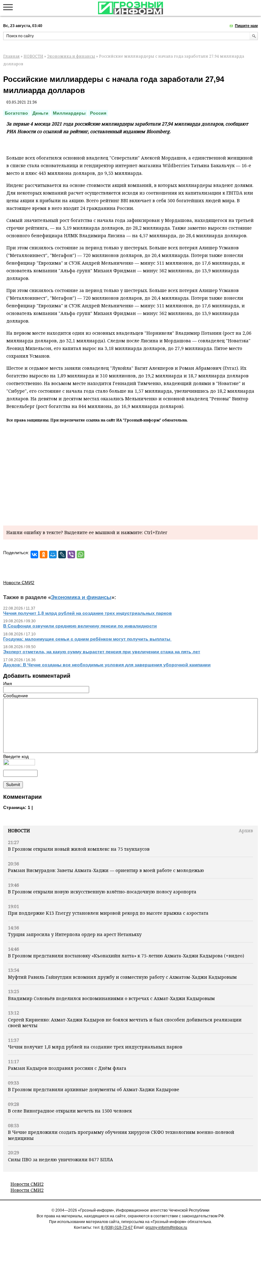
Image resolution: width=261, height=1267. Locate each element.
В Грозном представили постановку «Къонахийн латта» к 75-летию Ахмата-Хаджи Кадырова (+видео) (126, 956)
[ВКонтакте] (34, 554)
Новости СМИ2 (27, 1184)
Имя (7, 683)
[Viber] (71, 554)
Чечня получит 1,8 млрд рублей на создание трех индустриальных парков (95, 1047)
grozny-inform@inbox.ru (166, 1227)
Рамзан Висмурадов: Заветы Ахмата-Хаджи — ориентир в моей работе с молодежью (106, 870)
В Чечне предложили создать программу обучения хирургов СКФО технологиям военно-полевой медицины (121, 1135)
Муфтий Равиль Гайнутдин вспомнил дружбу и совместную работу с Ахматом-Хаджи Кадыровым (122, 977)
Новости (19, 830)
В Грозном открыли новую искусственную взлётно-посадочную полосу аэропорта (102, 892)
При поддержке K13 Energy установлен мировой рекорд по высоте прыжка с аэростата (108, 913)
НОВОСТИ (33, 56)
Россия (98, 113)
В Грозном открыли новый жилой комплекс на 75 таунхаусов (79, 849)
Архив (246, 830)
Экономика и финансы (71, 56)
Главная (11, 56)
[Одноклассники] (43, 554)
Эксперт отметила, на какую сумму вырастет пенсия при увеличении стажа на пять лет (101, 651)
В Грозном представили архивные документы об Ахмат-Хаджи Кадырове (93, 1089)
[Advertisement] (130, 473)
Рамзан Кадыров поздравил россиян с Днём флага (67, 1068)
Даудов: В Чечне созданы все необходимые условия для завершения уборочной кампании (107, 664)
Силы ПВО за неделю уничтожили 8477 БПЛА (60, 1159)
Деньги (40, 113)
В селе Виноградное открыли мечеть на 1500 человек (70, 1111)
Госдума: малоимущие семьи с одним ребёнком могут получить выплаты (87, 638)
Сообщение (15, 695)
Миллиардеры (69, 113)
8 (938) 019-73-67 (117, 1227)
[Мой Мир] (53, 554)
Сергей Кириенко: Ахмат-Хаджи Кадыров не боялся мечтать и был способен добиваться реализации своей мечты (125, 1022)
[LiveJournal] (62, 554)
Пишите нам (246, 26)
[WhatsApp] (80, 554)
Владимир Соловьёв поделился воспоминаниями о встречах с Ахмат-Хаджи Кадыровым (111, 998)
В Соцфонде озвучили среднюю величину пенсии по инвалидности (80, 625)
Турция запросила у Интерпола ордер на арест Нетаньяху (75, 934)
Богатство (16, 113)
